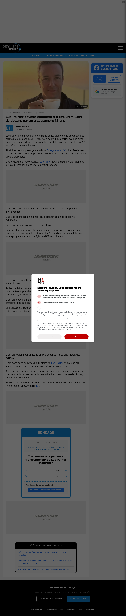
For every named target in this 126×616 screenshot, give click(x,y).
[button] (63, 308)
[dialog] (63, 308)
